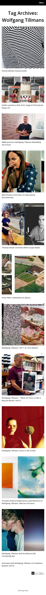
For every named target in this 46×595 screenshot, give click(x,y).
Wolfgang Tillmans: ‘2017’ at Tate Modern (20, 348)
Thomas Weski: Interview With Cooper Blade (21, 247)
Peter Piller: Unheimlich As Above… (17, 297)
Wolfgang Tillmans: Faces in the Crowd (18, 450)
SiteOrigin (21, 590)
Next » (41, 573)
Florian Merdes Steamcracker (14, 71)
